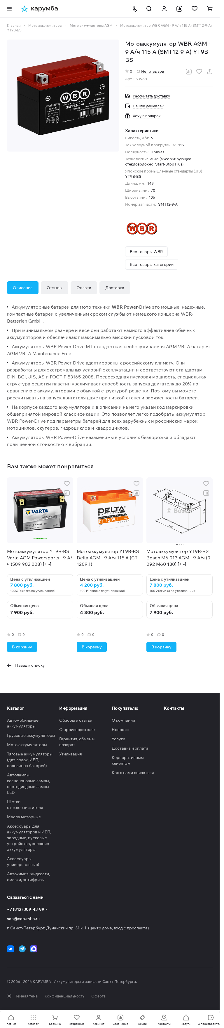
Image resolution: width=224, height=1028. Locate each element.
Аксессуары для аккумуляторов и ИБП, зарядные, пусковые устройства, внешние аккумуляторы (29, 838)
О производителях (77, 729)
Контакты (174, 708)
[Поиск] (149, 9)
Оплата (83, 287)
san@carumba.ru (23, 918)
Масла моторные (24, 816)
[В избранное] (199, 71)
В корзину (22, 647)
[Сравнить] (189, 71)
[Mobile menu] (9, 8)
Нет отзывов (152, 71)
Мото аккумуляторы (27, 744)
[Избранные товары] (194, 9)
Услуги (118, 738)
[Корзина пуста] (210, 9)
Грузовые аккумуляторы (31, 735)
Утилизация (70, 754)
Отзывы (54, 287)
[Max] (33, 948)
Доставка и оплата (130, 748)
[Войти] (164, 9)
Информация (73, 708)
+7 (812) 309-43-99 (25, 909)
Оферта (98, 996)
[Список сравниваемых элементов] (179, 9)
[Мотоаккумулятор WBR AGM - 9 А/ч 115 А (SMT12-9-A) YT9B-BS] (63, 96)
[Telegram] (22, 948)
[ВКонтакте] (10, 948)
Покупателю (125, 708)
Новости (120, 729)
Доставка (114, 287)
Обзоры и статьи (75, 720)
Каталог (15, 708)
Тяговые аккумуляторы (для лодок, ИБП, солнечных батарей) (29, 759)
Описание (23, 287)
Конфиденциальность (64, 996)
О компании (123, 720)
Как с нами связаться (133, 772)
